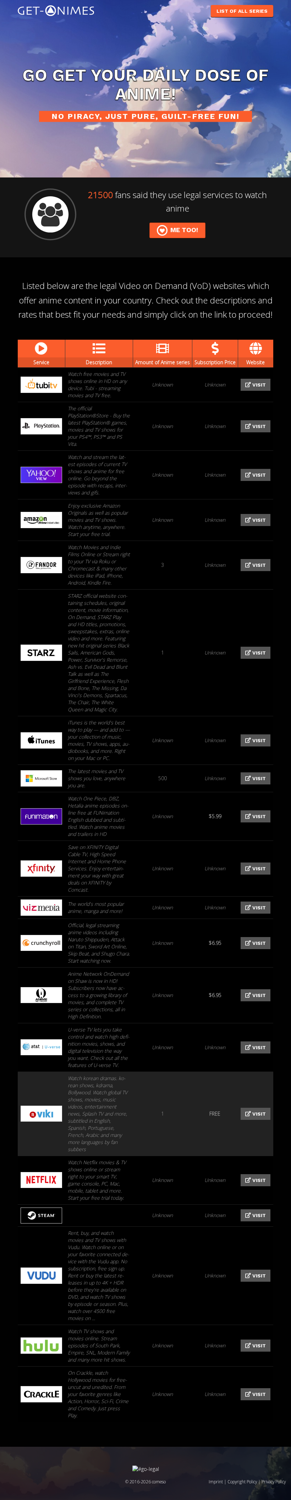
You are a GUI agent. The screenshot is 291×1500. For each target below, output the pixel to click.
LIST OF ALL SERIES (242, 11)
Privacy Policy (274, 1481)
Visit (258, 385)
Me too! (184, 230)
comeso (159, 1481)
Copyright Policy (242, 1481)
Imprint (216, 1481)
